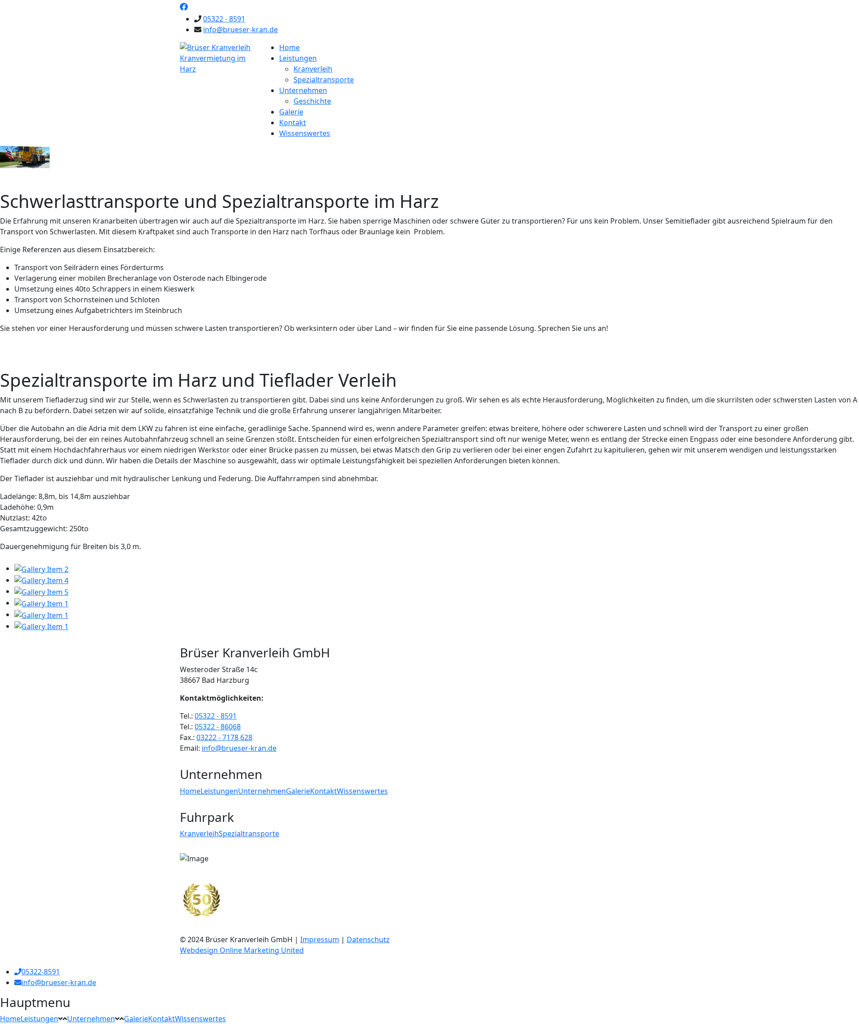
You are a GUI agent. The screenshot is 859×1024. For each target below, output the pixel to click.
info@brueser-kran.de (240, 29)
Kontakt (292, 122)
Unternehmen (303, 90)
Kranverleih (312, 69)
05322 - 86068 (218, 727)
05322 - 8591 (224, 19)
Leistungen (298, 58)
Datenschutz (368, 939)
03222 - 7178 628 (224, 737)
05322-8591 (40, 972)
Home (289, 47)
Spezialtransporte (323, 80)
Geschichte (312, 101)
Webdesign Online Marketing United (242, 950)
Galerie (291, 112)
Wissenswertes (304, 133)
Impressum (319, 939)
